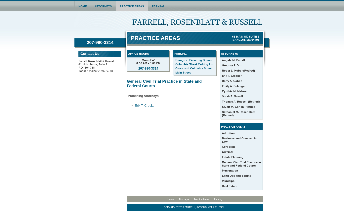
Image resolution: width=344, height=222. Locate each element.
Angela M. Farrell (233, 60)
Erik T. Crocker (145, 105)
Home (82, 6)
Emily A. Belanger (234, 86)
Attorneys (103, 6)
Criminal (227, 151)
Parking (158, 6)
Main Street (183, 72)
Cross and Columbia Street (193, 68)
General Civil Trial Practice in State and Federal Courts (241, 164)
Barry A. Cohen (232, 80)
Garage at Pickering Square (193, 60)
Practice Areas (132, 6)
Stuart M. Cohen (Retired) (239, 106)
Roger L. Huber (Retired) (238, 70)
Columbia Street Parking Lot (194, 64)
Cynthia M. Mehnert (235, 91)
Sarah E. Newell (232, 96)
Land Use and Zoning (236, 175)
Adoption (228, 133)
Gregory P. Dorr (232, 65)
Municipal (228, 180)
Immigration (230, 170)
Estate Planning (232, 157)
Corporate (229, 146)
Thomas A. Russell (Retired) (241, 101)
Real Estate (229, 186)
